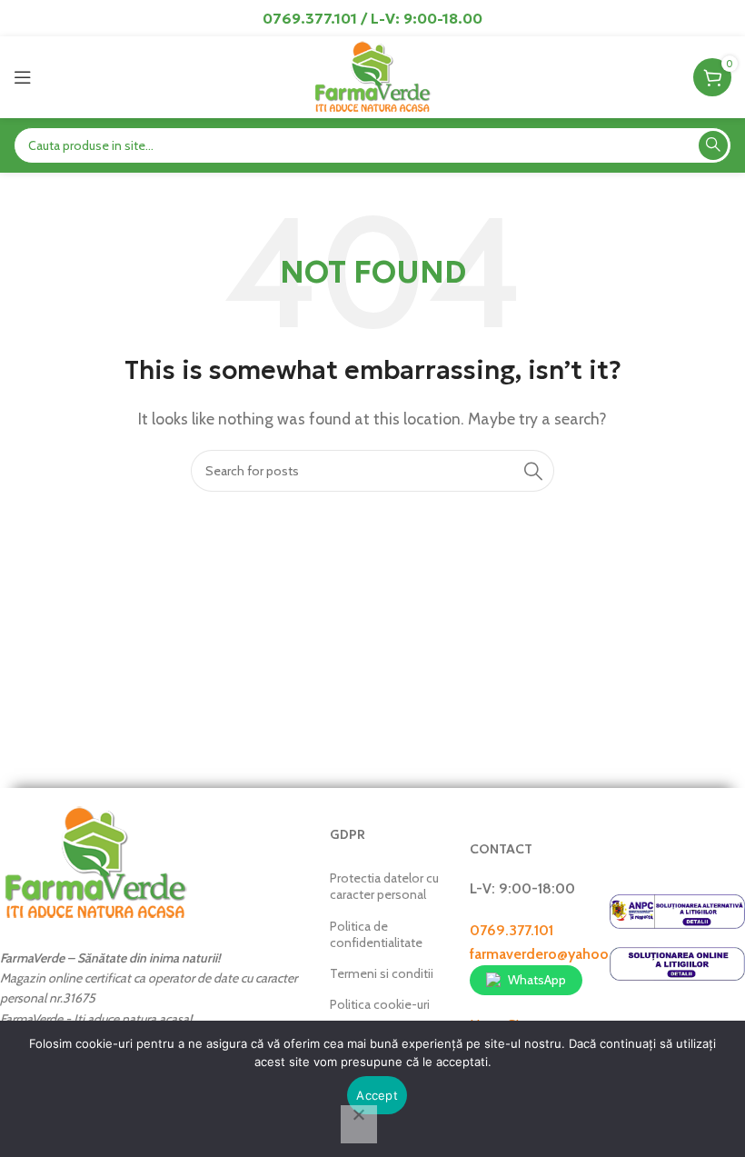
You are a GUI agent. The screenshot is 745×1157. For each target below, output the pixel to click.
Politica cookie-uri (380, 1004)
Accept (377, 1095)
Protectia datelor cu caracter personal (384, 886)
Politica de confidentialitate (376, 934)
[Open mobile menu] (23, 77)
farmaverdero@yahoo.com (555, 954)
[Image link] (95, 861)
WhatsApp (537, 980)
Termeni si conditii (381, 973)
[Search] (713, 145)
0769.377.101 (511, 930)
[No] (359, 1124)
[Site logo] (372, 76)
